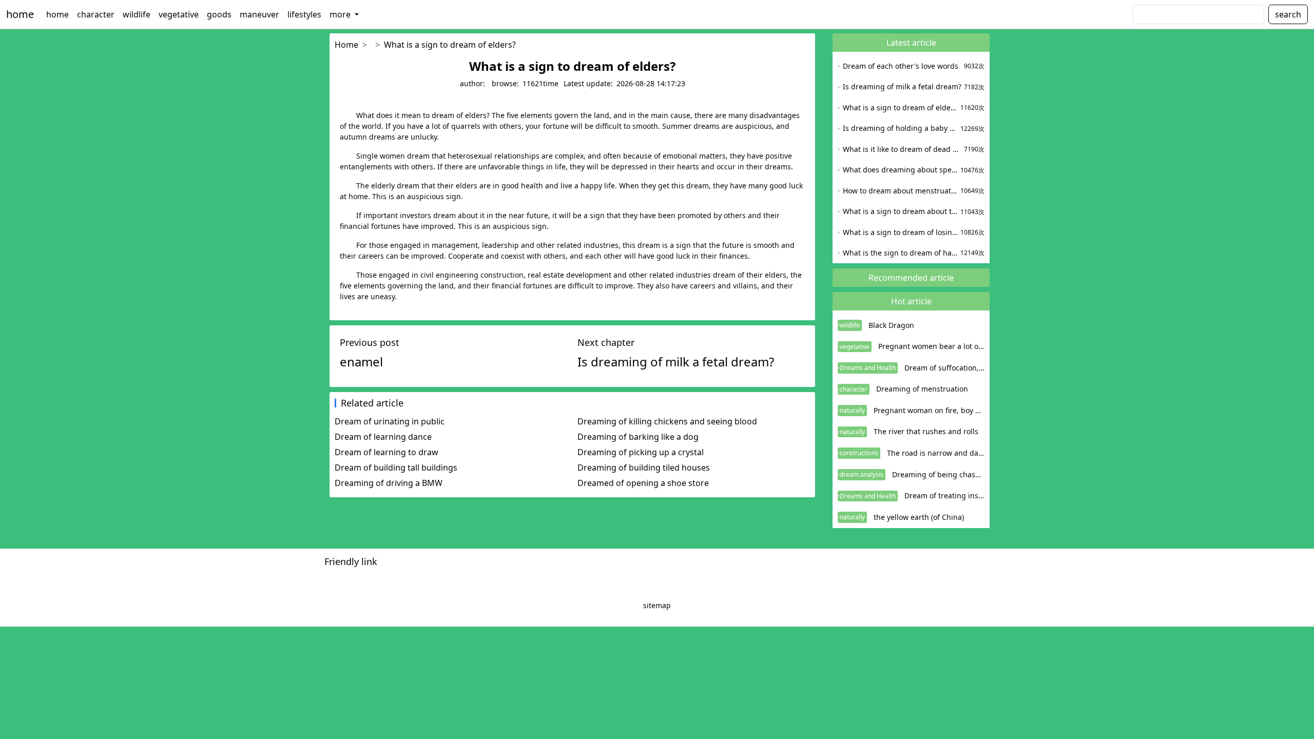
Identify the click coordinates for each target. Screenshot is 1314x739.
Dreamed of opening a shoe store (643, 483)
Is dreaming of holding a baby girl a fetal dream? (900, 128)
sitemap (657, 605)
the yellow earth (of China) (919, 517)
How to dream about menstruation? (900, 191)
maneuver (259, 14)
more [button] (341, 14)
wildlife (136, 14)
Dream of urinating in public (390, 421)
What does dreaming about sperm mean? (900, 169)
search (1288, 14)
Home (346, 44)
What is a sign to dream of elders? (450, 44)
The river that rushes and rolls (926, 431)
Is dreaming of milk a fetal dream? (902, 86)
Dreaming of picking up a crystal (640, 452)
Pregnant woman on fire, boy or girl (929, 410)
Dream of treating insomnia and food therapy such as (944, 495)
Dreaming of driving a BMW (388, 483)
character (95, 14)
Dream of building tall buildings (396, 467)
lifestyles (304, 14)
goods (219, 14)
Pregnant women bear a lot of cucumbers (931, 346)
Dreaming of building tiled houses (643, 467)
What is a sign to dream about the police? (900, 211)
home (20, 14)
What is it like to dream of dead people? (902, 149)
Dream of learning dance (383, 436)
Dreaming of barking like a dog (638, 436)
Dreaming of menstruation (922, 389)
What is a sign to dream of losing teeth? (900, 232)
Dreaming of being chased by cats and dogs (938, 474)
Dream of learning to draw (386, 452)
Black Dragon (891, 325)
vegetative (179, 14)
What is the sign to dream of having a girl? (900, 253)
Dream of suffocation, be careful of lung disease (944, 368)
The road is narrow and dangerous (935, 453)
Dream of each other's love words (900, 66)
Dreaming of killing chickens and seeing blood (667, 421)
